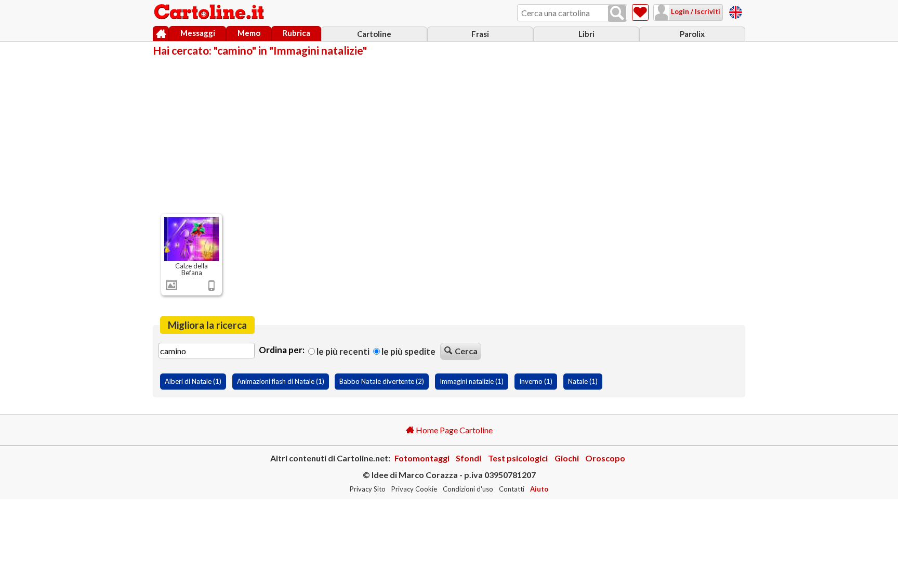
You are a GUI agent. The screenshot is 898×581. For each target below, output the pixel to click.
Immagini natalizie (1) (472, 381)
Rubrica (296, 32)
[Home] (160, 34)
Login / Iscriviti (694, 11)
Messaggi (197, 32)
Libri (586, 33)
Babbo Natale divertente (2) (381, 381)
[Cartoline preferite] (640, 12)
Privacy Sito (368, 489)
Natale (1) (583, 381)
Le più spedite (407, 351)
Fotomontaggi (422, 458)
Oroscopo (605, 458)
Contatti (511, 489)
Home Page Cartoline (453, 430)
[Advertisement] (449, 134)
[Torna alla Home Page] (210, 12)
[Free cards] (735, 11)
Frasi (480, 33)
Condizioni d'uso (468, 489)
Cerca (466, 351)
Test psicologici (518, 458)
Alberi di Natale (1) (193, 381)
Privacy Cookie (414, 489)
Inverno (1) (535, 381)
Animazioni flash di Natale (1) (280, 381)
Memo (248, 32)
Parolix (692, 33)
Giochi (566, 458)
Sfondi (468, 458)
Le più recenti (342, 351)
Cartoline (374, 33)
